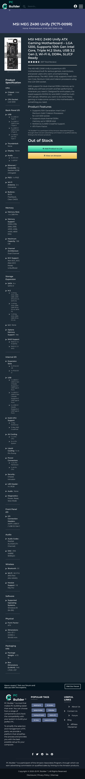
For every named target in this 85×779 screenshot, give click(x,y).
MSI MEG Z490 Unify (53, 28)
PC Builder (41, 771)
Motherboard (36, 28)
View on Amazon (53, 156)
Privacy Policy (43, 775)
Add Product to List (53, 149)
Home (25, 28)
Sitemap (54, 775)
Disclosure (31, 775)
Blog (69, 720)
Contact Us (72, 711)
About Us (75, 707)
